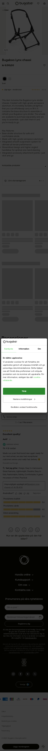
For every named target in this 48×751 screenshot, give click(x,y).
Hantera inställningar (22, 399)
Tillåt (24, 391)
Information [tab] (24, 349)
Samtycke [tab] (8, 349)
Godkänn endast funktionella (24, 407)
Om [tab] (39, 349)
